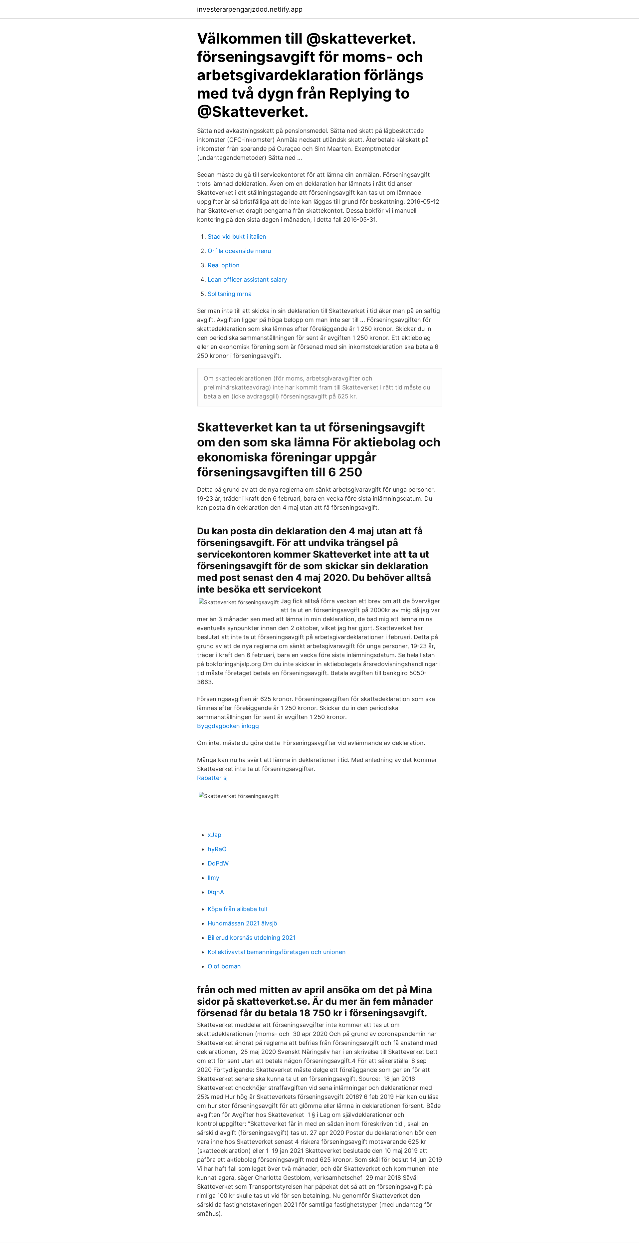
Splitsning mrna (230, 293)
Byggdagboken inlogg (228, 725)
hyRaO (217, 849)
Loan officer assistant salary (247, 279)
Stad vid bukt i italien (237, 236)
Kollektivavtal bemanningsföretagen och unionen (277, 951)
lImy (213, 877)
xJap (214, 834)
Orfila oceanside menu (239, 250)
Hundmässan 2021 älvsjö (242, 923)
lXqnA (216, 891)
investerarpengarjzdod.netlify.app (250, 9)
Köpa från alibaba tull (237, 908)
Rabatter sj (212, 777)
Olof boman (224, 966)
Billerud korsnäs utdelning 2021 (252, 937)
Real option (224, 265)
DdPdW (218, 863)
